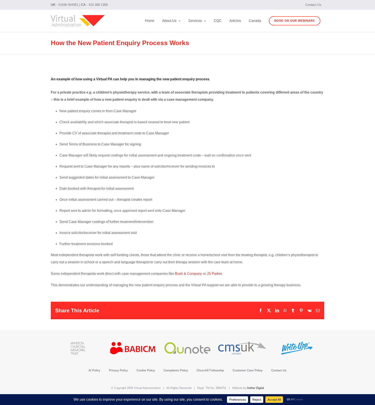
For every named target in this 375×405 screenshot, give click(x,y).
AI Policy (94, 370)
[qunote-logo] (187, 343)
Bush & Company (188, 273)
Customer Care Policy (248, 370)
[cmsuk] (242, 343)
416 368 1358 (98, 5)
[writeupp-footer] (297, 343)
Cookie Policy (146, 370)
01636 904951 (68, 5)
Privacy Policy (118, 370)
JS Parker (214, 273)
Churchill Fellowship (210, 370)
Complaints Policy (176, 370)
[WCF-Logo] (78, 343)
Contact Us (278, 370)
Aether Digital (255, 388)
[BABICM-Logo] (133, 343)
